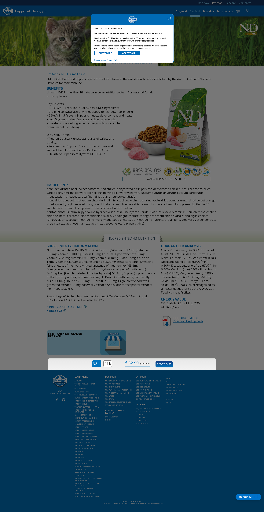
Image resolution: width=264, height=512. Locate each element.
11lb (108, 363)
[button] (248, 497)
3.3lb (96, 363)
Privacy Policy (113, 60)
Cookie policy (100, 60)
